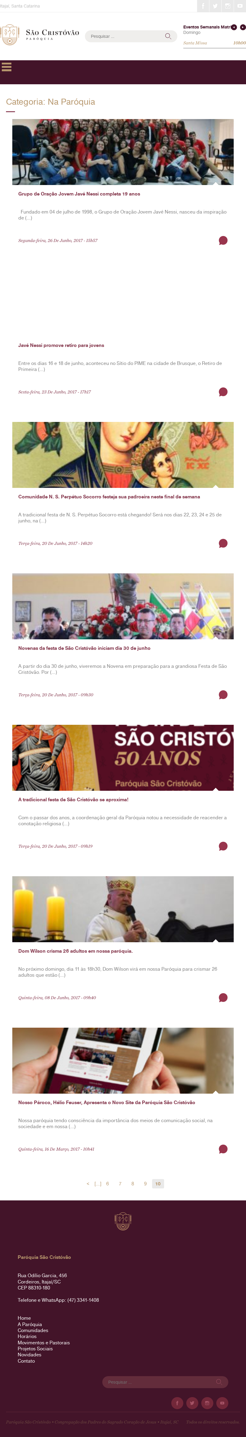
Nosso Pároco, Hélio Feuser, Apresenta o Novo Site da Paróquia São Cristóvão (106, 1102)
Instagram (228, 6)
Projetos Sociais (35, 1349)
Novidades (29, 1355)
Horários (27, 1336)
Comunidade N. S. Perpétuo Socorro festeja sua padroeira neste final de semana (109, 497)
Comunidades (33, 1330)
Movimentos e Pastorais (44, 1343)
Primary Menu (6, 67)
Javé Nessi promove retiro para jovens (61, 345)
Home (24, 1318)
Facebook (203, 6)
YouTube (240, 6)
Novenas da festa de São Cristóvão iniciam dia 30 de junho (84, 648)
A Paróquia (30, 1324)
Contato (26, 1361)
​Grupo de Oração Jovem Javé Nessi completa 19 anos (79, 194)
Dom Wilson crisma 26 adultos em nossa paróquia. (75, 951)
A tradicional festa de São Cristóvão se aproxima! (73, 799)
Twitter (215, 6)
